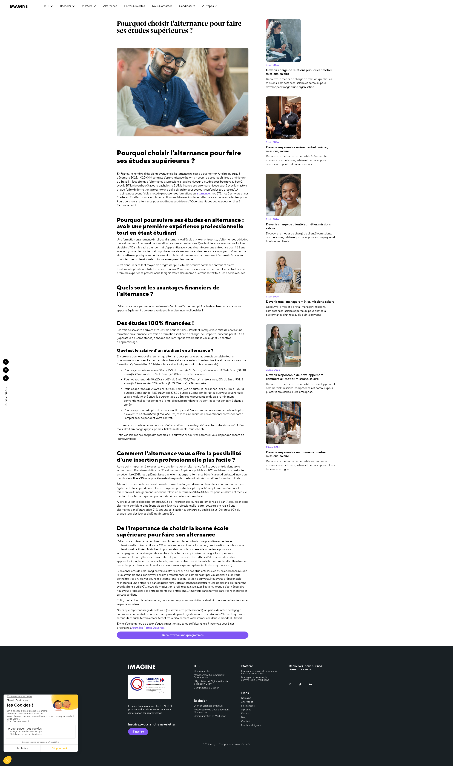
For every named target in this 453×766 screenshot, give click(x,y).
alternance (110, 6)
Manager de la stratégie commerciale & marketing (255, 678)
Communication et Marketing (210, 716)
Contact (245, 721)
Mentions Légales (251, 725)
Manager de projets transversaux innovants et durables (259, 672)
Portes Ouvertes (134, 6)
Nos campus (248, 705)
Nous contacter (162, 6)
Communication (202, 671)
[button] (48, 6)
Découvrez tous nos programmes (182, 635)
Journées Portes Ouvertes (148, 627)
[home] (24, 6)
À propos (246, 709)
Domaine (246, 698)
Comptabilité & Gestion (206, 687)
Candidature (187, 6)
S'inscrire (138, 731)
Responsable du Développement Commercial (212, 710)
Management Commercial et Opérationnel (209, 676)
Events (245, 713)
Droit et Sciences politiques (208, 705)
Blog (243, 717)
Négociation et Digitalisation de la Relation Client (211, 682)
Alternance (247, 702)
